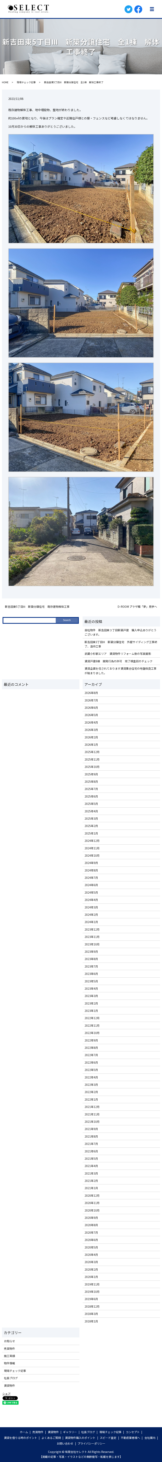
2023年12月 (92, 929)
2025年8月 (91, 781)
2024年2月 (91, 915)
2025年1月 (91, 833)
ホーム (24, 1432)
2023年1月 (91, 1011)
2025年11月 (92, 759)
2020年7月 (91, 1232)
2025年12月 (92, 752)
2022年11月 (92, 1025)
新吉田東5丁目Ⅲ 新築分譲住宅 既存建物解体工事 (37, 607)
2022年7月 (91, 1055)
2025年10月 (92, 767)
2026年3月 (91, 730)
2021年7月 (91, 1144)
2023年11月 (92, 937)
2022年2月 (91, 1092)
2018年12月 (92, 1306)
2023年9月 (91, 952)
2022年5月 (91, 1070)
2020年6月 (91, 1240)
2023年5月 (91, 981)
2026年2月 (91, 737)
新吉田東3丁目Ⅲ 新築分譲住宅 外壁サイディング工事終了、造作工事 (121, 644)
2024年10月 (92, 855)
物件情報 (9, 1363)
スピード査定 (108, 1438)
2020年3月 (91, 1262)
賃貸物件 (9, 1385)
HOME (5, 82)
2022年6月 (91, 1062)
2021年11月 (92, 1114)
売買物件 (9, 1348)
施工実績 (9, 1356)
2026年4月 (91, 722)
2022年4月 (91, 1077)
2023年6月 (91, 974)
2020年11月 (92, 1203)
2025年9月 (91, 774)
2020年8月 (91, 1225)
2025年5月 (91, 804)
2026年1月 (91, 745)
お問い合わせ (65, 1443)
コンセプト (133, 1432)
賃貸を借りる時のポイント (20, 1438)
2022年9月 (91, 1040)
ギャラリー (70, 1432)
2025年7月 (91, 789)
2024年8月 (91, 870)
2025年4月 (91, 811)
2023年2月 (91, 1003)
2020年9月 (91, 1218)
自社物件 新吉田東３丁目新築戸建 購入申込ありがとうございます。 (120, 632)
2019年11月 (92, 1284)
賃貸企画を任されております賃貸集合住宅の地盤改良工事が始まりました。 (120, 670)
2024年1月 (91, 922)
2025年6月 (91, 796)
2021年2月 (91, 1181)
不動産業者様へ (130, 1438)
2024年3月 (91, 907)
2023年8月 (91, 959)
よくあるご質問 (51, 1438)
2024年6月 (91, 885)
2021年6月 (91, 1151)
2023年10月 (92, 944)
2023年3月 (91, 996)
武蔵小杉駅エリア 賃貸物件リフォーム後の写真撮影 (118, 654)
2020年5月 (91, 1247)
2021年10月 (92, 1122)
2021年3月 (91, 1173)
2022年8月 (91, 1048)
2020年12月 (92, 1195)
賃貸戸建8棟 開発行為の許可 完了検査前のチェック (119, 661)
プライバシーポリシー (91, 1443)
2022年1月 (91, 1099)
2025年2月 (91, 826)
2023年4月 (91, 988)
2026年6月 (91, 708)
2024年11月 (92, 848)
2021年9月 (91, 1129)
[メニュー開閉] (152, 9)
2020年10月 (92, 1210)
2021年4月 (91, 1166)
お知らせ (9, 1341)
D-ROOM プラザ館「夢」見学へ (137, 607)
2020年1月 (91, 1277)
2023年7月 (91, 966)
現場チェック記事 (26, 82)
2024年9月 (91, 863)
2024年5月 (91, 892)
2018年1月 (91, 1321)
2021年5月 (91, 1159)
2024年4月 (91, 900)
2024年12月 (92, 841)
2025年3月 (91, 818)
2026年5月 (91, 715)
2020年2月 (91, 1269)
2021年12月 (92, 1107)
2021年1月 (91, 1188)
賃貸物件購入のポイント (80, 1438)
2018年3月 (91, 1314)
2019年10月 (92, 1292)
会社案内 (149, 1438)
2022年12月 (92, 1018)
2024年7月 (91, 878)
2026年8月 (91, 693)
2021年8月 (91, 1136)
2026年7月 (91, 700)
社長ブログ (11, 1378)
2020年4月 (91, 1255)
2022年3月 (91, 1085)
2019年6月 (91, 1299)
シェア (6, 1394)
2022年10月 (92, 1033)
